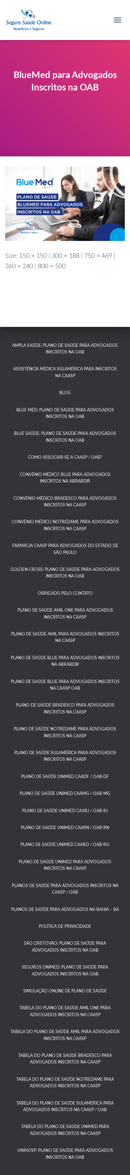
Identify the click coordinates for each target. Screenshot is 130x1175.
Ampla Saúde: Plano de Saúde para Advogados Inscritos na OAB (65, 348)
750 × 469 (98, 256)
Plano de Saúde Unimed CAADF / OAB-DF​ (65, 777)
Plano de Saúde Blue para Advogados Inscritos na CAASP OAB (65, 685)
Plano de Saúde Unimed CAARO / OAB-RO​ (65, 845)
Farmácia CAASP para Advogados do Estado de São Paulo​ (65, 549)
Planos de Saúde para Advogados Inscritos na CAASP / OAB (65, 889)
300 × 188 (65, 256)
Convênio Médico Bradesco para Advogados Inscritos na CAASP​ (65, 501)
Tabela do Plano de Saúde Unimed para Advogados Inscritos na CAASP (65, 1130)
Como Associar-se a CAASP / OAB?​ (65, 457)
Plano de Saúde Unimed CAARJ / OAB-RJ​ (65, 811)
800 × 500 (52, 266)
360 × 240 (19, 266)
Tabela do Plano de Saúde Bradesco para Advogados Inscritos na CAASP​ (65, 1058)
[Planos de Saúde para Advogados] (31, 20)
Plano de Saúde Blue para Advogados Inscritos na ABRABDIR (65, 661)
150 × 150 (33, 256)
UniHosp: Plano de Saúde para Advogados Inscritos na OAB (65, 1153)
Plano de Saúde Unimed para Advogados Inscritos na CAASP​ (65, 865)
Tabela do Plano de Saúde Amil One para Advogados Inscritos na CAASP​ (65, 1011)
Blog (65, 393)
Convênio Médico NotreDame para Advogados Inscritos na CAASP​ (65, 525)
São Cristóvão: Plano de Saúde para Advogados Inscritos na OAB (65, 946)
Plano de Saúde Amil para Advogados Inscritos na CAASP (65, 637)
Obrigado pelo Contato (65, 593)
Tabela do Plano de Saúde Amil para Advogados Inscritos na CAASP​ (65, 1035)
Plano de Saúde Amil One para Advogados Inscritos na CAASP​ (65, 613)
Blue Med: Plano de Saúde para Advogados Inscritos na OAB (65, 413)
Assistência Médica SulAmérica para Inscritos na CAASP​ (65, 372)
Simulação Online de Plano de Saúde (65, 991)
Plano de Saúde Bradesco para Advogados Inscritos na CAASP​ (65, 708)
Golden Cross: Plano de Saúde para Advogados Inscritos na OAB (65, 572)
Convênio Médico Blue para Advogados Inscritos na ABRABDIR (65, 478)
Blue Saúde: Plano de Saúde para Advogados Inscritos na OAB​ (65, 436)
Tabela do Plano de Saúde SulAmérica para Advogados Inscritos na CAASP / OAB (65, 1106)
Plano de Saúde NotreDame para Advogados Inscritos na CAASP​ (65, 732)
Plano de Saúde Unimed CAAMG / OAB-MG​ (65, 794)
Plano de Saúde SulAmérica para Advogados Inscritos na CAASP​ (65, 756)
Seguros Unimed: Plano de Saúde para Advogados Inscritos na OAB (65, 970)
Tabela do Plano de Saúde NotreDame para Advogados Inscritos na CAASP (65, 1082)
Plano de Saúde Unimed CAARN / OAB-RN (65, 828)
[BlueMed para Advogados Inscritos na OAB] (65, 204)
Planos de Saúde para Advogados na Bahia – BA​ (65, 909)
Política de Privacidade (65, 926)
